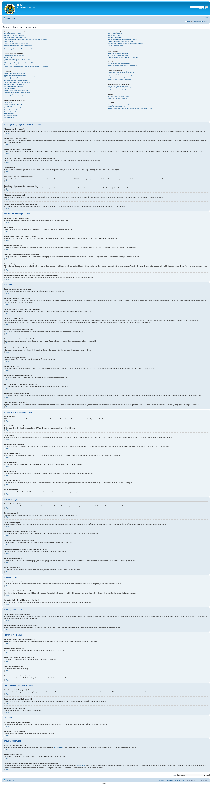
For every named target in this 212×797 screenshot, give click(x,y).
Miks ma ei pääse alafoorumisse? (14, 84)
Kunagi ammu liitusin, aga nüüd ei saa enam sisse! (18, 45)
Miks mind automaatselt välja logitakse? (15, 37)
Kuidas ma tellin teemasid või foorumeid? (120, 88)
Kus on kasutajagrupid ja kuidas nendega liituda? (122, 39)
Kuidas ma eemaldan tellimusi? (117, 90)
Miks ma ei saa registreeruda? (13, 47)
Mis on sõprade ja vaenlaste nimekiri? (119, 63)
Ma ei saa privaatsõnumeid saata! (118, 53)
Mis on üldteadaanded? (10, 110)
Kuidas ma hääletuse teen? (12, 79)
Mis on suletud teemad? (11, 115)
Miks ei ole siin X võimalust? (116, 106)
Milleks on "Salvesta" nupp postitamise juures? (17, 92)
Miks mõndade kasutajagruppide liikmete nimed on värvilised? (126, 43)
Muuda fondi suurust (206, 18)
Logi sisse (205, 21)
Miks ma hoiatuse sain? (11, 88)
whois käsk (81, 766)
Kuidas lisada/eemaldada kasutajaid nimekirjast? (122, 65)
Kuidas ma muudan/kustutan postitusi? (15, 75)
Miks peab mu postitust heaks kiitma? (15, 94)
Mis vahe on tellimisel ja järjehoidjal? (118, 86)
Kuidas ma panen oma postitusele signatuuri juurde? (19, 77)
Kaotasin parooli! (8, 41)
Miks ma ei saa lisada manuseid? (13, 86)
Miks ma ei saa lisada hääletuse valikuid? (16, 80)
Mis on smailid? (8, 106)
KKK (188, 21)
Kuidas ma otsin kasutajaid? (116, 78)
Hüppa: (174, 775)
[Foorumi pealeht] (10, 8)
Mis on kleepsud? (9, 113)
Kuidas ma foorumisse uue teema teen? (15, 73)
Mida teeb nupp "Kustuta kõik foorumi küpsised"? (18, 49)
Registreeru (196, 21)
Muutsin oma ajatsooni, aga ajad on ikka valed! (17, 59)
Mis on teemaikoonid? (10, 117)
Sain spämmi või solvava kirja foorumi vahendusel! (123, 57)
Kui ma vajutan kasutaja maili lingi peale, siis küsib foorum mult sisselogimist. (26, 66)
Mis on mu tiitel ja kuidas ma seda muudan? (16, 65)
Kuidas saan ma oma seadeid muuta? (15, 55)
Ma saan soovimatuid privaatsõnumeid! (119, 55)
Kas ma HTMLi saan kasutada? (13, 104)
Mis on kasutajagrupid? (115, 37)
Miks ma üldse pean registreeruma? (14, 35)
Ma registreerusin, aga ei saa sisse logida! (16, 43)
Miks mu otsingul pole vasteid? (117, 74)
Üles (7, 133)
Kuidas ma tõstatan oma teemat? (13, 96)
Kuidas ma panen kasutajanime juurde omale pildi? (18, 63)
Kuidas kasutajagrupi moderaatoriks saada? (121, 41)
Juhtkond (162, 780)
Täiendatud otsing (203, 8)
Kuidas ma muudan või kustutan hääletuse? (17, 82)
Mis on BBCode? (9, 102)
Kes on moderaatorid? (114, 35)
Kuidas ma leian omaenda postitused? (119, 79)
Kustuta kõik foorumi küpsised (175, 780)
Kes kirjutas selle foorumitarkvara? (118, 105)
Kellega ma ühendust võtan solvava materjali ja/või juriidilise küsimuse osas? (130, 108)
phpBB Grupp (58, 747)
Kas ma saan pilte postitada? (12, 108)
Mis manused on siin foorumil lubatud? (119, 96)
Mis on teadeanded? (10, 112)
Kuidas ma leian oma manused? (117, 98)
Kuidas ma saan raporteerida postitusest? (16, 90)
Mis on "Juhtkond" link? (115, 47)
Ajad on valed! (8, 57)
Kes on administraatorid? (115, 33)
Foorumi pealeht (11, 18)
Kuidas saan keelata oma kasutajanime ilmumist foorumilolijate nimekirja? (25, 39)
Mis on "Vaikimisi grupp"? (115, 45)
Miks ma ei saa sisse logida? (12, 33)
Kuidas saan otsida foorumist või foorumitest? (121, 72)
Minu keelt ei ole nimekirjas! (12, 61)
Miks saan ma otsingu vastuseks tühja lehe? (121, 76)
